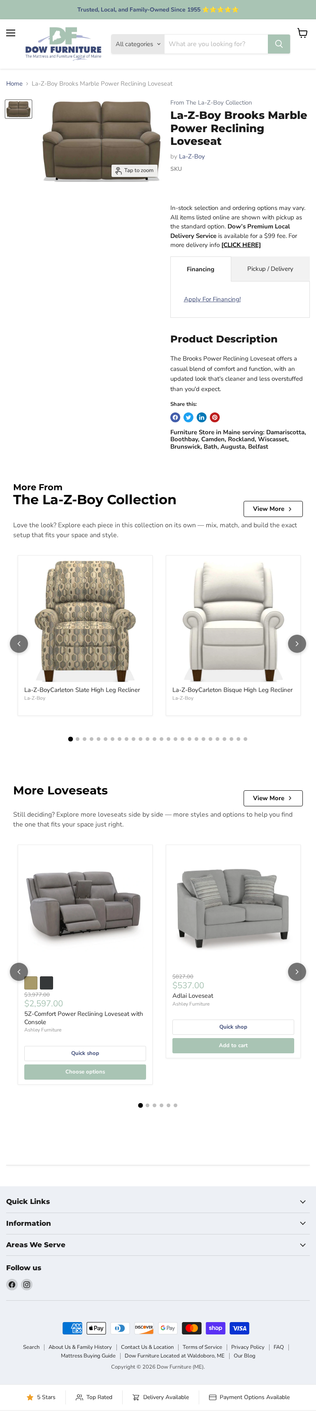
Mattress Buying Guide (88, 1356)
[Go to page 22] (217, 739)
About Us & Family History (80, 1347)
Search (31, 1347)
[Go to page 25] (238, 739)
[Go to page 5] (98, 739)
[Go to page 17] (182, 739)
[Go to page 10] (133, 739)
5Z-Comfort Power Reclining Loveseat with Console (83, 1018)
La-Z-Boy (192, 156)
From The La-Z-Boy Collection (211, 102)
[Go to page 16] (175, 739)
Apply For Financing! (212, 299)
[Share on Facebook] (175, 417)
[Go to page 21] (210, 739)
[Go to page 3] (84, 739)
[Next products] (297, 644)
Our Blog (245, 1356)
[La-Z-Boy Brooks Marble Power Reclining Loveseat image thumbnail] (18, 109)
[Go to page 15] (168, 739)
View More (268, 509)
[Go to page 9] (126, 739)
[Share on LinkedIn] (202, 417)
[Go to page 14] (161, 739)
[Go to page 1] (70, 739)
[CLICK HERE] (241, 245)
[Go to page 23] (224, 739)
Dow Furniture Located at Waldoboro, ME (175, 1356)
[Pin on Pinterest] (215, 417)
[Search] (279, 44)
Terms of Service (202, 1347)
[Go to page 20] (203, 739)
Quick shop (85, 1053)
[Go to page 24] (231, 739)
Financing (200, 269)
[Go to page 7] (112, 739)
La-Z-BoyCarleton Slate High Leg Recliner (82, 690)
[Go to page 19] (196, 739)
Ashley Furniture (42, 1030)
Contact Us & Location (147, 1347)
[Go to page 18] (189, 739)
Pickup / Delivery (270, 269)
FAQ (279, 1347)
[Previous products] (19, 644)
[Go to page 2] (77, 739)
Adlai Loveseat (192, 996)
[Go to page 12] (147, 739)
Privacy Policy (248, 1347)
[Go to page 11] (140, 739)
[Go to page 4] (91, 739)
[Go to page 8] (119, 739)
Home (14, 83)
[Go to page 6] (105, 739)
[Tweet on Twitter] (188, 417)
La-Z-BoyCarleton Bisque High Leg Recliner (232, 690)
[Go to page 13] (154, 739)
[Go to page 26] (245, 739)
